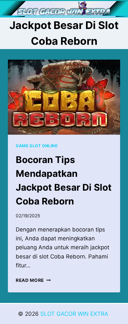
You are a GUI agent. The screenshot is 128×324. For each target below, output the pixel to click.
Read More (33, 280)
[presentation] (64, 97)
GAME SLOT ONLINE (37, 145)
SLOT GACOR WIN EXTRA (75, 313)
